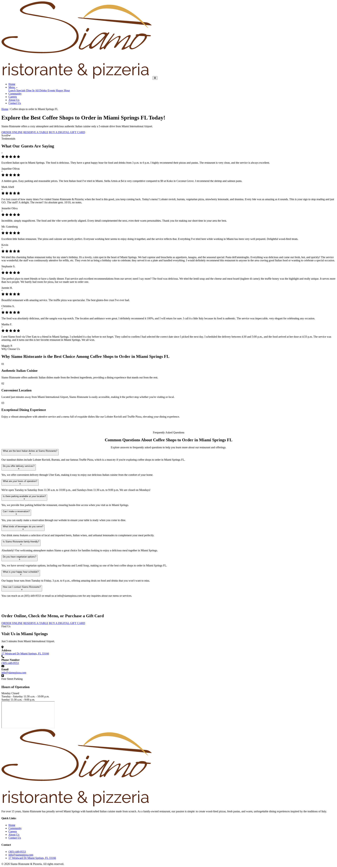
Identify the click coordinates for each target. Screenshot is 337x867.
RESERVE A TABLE (35, 132)
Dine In (30, 90)
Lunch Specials (16, 90)
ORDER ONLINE (12, 132)
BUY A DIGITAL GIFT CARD (67, 132)
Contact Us (14, 103)
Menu (12, 87)
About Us (13, 99)
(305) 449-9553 (10, 663)
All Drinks (41, 90)
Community (15, 93)
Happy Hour (63, 90)
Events (51, 90)
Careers (12, 96)
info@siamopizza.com (13, 672)
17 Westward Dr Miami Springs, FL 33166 (25, 653)
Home (11, 84)
